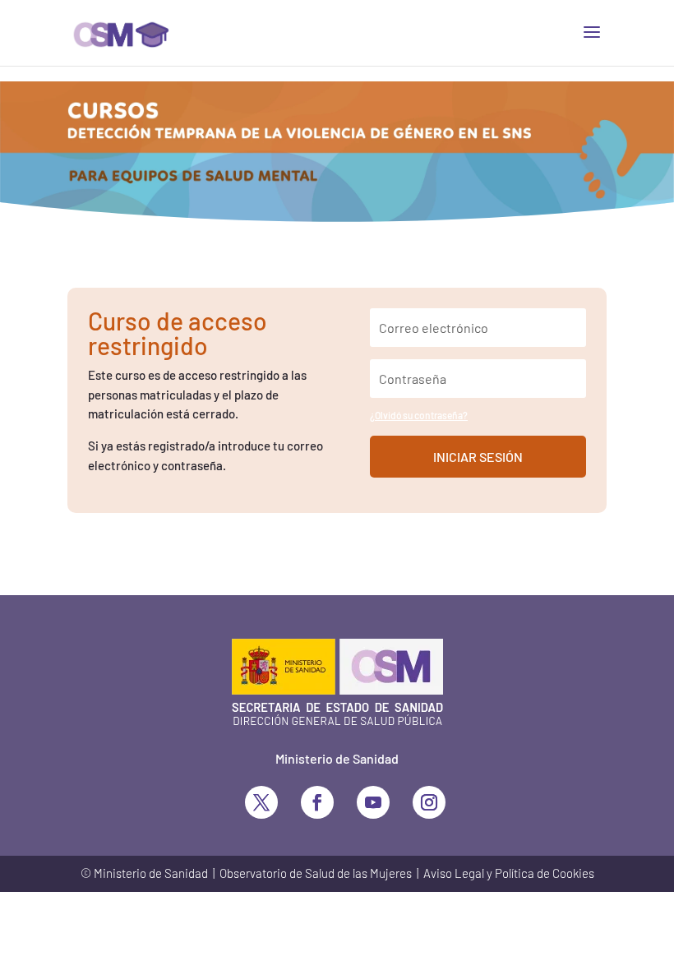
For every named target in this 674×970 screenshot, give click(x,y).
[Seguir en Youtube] (373, 802)
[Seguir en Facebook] (317, 802)
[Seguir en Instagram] (429, 802)
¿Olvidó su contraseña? (419, 415)
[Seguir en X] (261, 802)
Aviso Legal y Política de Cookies (508, 873)
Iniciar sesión (478, 456)
